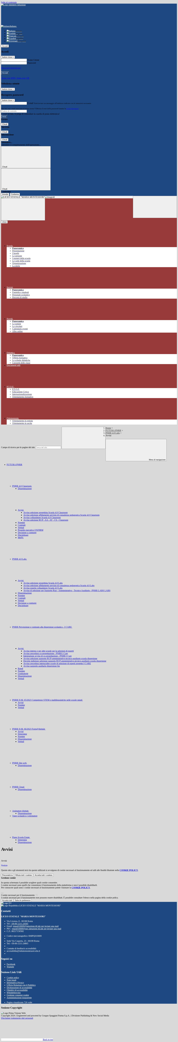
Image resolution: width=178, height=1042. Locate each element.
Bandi (20, 668)
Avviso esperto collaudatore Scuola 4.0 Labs (42, 588)
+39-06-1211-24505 (19, 923)
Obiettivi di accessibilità (17, 990)
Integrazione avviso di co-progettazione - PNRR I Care (47, 656)
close (4, 222)
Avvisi (21, 510)
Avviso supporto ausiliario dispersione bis (41, 666)
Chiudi (4, 124)
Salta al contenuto (9, 2)
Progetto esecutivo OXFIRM (30, 530)
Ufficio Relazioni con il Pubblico (21, 985)
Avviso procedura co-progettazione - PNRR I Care (45, 653)
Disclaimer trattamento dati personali (17, 1018)
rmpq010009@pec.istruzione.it (36, 929)
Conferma (15, 194)
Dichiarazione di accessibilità (19, 987)
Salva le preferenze (22, 900)
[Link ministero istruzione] (13, 5)
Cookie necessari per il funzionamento (18, 895)
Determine (22, 734)
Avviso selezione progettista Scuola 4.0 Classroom (45, 512)
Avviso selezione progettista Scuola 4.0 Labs (43, 583)
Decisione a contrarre (27, 532)
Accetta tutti (43, 875)
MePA (21, 537)
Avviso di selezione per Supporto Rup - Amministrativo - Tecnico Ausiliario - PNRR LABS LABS (66, 590)
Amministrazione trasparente (19, 997)
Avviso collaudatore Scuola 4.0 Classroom (42, 517)
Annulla (5, 194)
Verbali (21, 527)
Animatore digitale (20, 811)
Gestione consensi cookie (18, 995)
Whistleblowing (14, 992)
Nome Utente (33, 60)
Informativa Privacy (15, 982)
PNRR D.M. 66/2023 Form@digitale (29, 729)
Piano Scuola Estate (21, 837)
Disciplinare (23, 535)
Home (108, 428)
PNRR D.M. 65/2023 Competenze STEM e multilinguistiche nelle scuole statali (47, 700)
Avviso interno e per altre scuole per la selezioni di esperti (48, 651)
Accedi (5, 46)
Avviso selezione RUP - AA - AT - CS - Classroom (45, 520)
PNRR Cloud (18, 787)
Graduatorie (23, 673)
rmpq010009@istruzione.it (36, 926)
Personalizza (7, 875)
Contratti (21, 525)
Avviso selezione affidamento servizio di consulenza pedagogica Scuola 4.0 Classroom (61, 515)
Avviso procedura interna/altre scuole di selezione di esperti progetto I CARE (57, 663)
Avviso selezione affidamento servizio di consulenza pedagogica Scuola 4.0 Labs (58, 585)
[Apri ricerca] (155, 207)
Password (31, 63)
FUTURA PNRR (113, 430)
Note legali (11, 980)
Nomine (21, 522)
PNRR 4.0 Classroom (22, 486)
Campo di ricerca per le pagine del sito (18, 447)
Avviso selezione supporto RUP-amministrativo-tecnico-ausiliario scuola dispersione (60, 658)
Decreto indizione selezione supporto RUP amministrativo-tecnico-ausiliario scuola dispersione (64, 661)
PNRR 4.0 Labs (113, 433)
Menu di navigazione (156, 460)
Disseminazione (25, 488)
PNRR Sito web (19, 763)
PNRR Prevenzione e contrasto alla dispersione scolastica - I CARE (42, 627)
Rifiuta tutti (23, 875)
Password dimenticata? (11, 68)
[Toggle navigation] (23, 209)
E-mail (30, 103)
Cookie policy (13, 977)
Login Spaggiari (72, 109)
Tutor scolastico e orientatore (24, 816)
